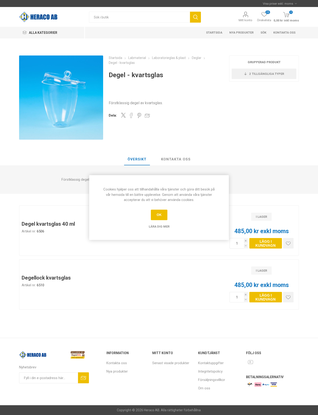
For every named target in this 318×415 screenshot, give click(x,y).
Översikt (137, 159)
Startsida (214, 32)
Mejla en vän (147, 115)
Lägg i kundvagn (265, 243)
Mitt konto (245, 20)
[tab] (137, 159)
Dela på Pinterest (139, 115)
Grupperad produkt (264, 62)
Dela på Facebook (131, 115)
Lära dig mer (159, 226)
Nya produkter (241, 32)
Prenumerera (83, 377)
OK (159, 215)
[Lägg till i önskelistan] (288, 243)
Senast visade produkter (170, 363)
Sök (195, 17)
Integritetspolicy (210, 371)
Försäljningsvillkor (211, 380)
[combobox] (139, 17)
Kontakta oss (284, 32)
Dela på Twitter (123, 115)
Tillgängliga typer (266, 74)
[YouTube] (250, 362)
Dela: (113, 115)
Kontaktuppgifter (211, 363)
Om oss (204, 388)
